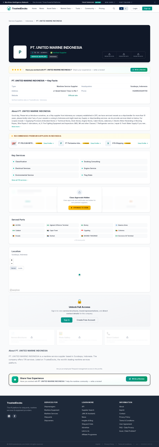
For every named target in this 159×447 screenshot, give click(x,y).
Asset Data (51, 8)
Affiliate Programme (89, 434)
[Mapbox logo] (15, 290)
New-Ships (109, 2)
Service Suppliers (15, 21)
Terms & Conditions (126, 421)
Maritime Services (51, 414)
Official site (73, 95)
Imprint (121, 410)
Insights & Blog (87, 421)
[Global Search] (114, 8)
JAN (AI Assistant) (88, 414)
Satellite (20, 268)
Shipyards (48, 417)
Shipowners (48, 421)
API (83, 407)
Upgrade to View (80, 208)
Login (135, 8)
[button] (79, 275)
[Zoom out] (11, 263)
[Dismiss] (154, 2)
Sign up (147, 8)
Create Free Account (86, 320)
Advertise (85, 427)
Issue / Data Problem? (127, 431)
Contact (122, 414)
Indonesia (29, 21)
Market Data (66, 8)
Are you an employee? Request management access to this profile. (79, 369)
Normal (13, 268)
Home (34, 8)
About (121, 407)
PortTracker (124, 2)
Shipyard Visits (87, 424)
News (41, 8)
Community (89, 8)
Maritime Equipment (51, 410)
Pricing (102, 8)
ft (125, 8)
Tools (78, 8)
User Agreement (125, 424)
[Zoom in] (11, 260)
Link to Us (85, 431)
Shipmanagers (49, 407)
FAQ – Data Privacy (126, 427)
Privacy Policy (124, 417)
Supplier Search (88, 410)
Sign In (67, 320)
